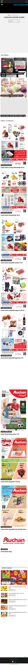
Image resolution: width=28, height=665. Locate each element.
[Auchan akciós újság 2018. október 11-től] (14, 239)
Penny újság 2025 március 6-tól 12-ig (16, 593)
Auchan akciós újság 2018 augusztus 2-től (12, 358)
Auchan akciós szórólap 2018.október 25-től (12, 167)
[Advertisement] (14, 38)
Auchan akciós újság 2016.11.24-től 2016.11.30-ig (13, 529)
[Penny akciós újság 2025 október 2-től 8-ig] (14, 577)
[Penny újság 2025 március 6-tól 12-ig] (4, 595)
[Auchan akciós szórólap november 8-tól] (14, 87)
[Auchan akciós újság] (14, 541)
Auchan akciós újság (6, 552)
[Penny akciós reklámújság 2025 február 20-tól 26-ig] (4, 607)
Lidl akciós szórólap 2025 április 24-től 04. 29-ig (17, 587)
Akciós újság (4, 549)
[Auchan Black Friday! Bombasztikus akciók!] (14, 67)
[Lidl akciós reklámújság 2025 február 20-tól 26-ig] (4, 614)
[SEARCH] (26, 1)
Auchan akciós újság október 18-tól (10, 215)
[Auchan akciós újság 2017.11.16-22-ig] (14, 458)
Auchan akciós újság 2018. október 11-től (11, 263)
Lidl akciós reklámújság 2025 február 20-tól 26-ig (17, 613)
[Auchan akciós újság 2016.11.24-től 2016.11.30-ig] (14, 506)
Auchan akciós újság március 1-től (10, 434)
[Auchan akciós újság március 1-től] (14, 410)
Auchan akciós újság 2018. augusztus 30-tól (12, 310)
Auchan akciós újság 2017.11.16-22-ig (10, 482)
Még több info (12, 590)
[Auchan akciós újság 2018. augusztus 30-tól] (14, 287)
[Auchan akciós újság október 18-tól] (14, 191)
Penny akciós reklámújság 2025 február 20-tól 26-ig (17, 606)
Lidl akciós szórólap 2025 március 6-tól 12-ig (17, 599)
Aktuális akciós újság (6, 165)
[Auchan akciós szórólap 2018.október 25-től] (14, 144)
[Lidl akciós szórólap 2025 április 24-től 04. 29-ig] (4, 588)
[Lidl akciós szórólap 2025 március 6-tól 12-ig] (4, 601)
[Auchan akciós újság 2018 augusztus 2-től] (14, 334)
